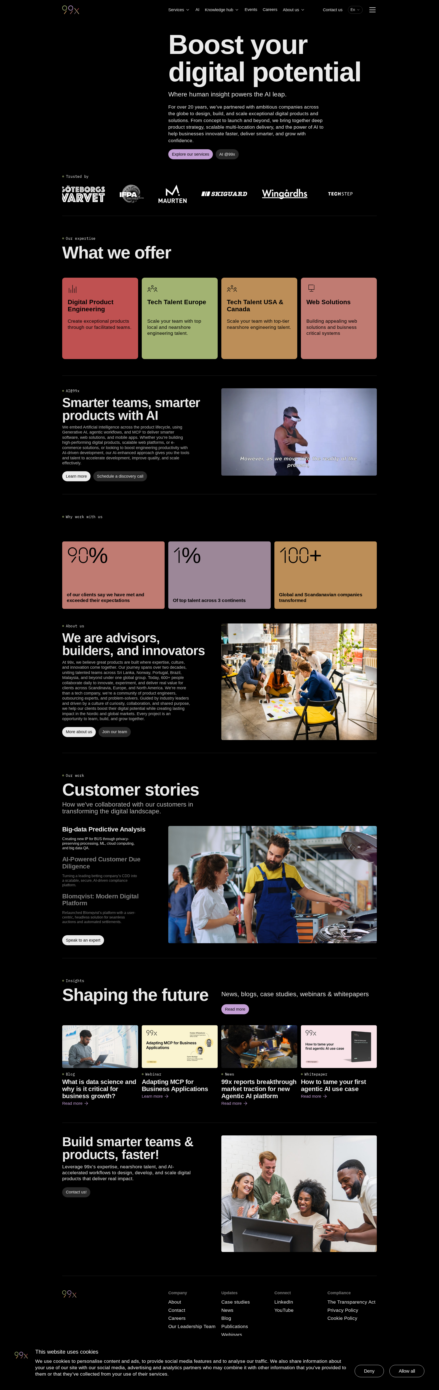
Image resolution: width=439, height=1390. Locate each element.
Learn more (155, 1096)
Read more (75, 1103)
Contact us (333, 10)
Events (251, 9)
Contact (176, 1310)
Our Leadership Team (192, 1326)
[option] (113, 838)
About (174, 1302)
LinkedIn (283, 1302)
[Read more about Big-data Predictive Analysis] (272, 885)
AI (197, 9)
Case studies (235, 1302)
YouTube (284, 1310)
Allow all (407, 1371)
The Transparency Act (351, 1302)
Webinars (231, 1334)
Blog (226, 1318)
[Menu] (372, 9)
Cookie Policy (342, 1318)
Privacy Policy (342, 1310)
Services (176, 10)
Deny (369, 1371)
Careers (270, 9)
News (227, 1310)
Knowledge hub (219, 10)
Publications (234, 1326)
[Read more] (299, 681)
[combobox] (355, 9)
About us (291, 10)
